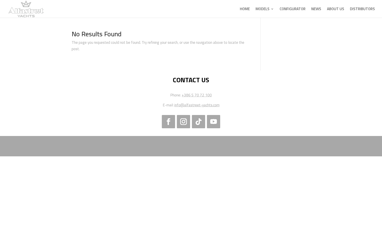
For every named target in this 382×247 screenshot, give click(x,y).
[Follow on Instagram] (183, 121)
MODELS (262, 9)
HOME (245, 9)
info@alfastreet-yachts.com (197, 105)
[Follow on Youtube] (213, 121)
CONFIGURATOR (293, 9)
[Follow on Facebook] (168, 121)
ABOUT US (335, 9)
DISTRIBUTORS (362, 9)
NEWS (316, 9)
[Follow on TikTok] (198, 121)
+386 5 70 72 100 (197, 95)
